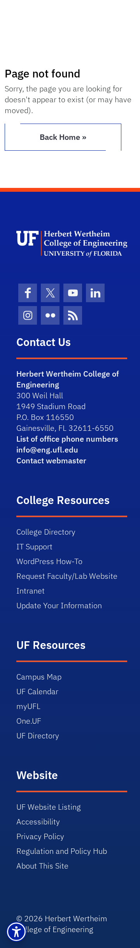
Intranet (30, 590)
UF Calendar (37, 691)
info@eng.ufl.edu (47, 449)
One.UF (28, 721)
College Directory (45, 531)
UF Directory (37, 735)
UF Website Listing (48, 807)
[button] (16, 932)
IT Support (34, 546)
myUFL (28, 706)
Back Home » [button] (63, 137)
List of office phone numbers (67, 439)
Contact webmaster (51, 460)
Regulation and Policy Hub (61, 851)
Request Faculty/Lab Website (66, 576)
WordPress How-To (49, 561)
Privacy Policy (40, 836)
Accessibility (38, 821)
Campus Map (38, 676)
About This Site (42, 865)
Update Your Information (59, 605)
